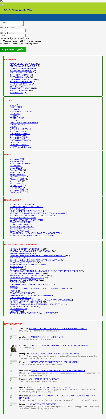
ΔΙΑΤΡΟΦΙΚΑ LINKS (18, 136)
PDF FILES (15, 114)
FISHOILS (14, 109)
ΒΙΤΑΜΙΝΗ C (15, 282)
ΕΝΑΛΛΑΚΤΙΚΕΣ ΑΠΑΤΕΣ (21, 81)
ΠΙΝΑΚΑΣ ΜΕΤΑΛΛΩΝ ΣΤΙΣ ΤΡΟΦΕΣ (26, 302)
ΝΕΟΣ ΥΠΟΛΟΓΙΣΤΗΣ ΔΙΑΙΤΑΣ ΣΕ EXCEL (28, 211)
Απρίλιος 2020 (16, 170)
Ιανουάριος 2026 (17, 159)
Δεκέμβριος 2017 (17, 192)
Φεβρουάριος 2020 (18, 174)
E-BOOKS (14, 105)
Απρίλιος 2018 (16, 185)
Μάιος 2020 (15, 168)
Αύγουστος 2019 (17, 179)
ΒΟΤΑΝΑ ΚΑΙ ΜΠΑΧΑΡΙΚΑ (21, 70)
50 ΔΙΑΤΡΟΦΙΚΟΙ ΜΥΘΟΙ (21, 224)
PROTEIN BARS (17, 118)
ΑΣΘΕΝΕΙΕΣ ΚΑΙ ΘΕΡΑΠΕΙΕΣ (23, 64)
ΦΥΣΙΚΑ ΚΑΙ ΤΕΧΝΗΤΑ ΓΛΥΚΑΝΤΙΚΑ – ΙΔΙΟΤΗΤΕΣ (32, 313)
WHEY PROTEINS (18, 131)
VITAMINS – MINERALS (20, 129)
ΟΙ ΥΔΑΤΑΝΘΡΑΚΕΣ (18, 309)
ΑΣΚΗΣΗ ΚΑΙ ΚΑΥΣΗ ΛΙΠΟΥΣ (22, 66)
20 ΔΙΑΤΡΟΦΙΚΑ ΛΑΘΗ (20, 231)
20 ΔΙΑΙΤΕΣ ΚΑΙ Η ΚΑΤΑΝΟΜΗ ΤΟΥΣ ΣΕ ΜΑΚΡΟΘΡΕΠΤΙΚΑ (36, 233)
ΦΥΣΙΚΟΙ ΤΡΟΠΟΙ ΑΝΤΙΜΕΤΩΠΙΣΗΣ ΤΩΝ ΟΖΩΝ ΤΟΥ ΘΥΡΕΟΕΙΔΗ (39, 300)
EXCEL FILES (16, 107)
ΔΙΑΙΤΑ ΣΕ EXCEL (17, 209)
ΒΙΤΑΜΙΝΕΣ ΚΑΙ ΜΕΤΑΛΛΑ (21, 68)
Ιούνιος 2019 (15, 181)
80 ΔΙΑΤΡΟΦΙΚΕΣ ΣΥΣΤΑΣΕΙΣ (23, 218)
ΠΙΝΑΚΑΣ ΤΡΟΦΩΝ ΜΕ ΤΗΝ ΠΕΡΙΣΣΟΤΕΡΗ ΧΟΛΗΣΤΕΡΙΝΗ (36, 304)
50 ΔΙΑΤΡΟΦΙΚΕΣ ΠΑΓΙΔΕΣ (22, 226)
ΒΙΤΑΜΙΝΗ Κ (15, 269)
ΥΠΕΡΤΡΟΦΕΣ (16, 93)
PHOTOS (14, 116)
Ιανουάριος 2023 (17, 161)
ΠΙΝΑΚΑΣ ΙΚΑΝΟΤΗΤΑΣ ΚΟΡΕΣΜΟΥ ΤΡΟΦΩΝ (30, 295)
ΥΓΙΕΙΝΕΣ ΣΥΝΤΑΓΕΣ (19, 90)
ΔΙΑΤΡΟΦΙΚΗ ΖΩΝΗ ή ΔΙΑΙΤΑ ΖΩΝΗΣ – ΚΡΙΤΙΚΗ (31, 284)
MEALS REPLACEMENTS (21, 111)
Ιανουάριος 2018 (17, 190)
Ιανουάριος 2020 (17, 177)
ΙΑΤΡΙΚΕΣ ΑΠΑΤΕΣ (18, 86)
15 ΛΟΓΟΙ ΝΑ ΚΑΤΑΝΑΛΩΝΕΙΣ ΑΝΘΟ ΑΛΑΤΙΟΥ (30, 251)
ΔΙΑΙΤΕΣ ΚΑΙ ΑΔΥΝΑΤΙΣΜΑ (21, 73)
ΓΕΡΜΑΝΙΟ (15, 311)
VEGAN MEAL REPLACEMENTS (24, 122)
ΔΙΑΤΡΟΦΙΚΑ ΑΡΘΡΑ (19, 138)
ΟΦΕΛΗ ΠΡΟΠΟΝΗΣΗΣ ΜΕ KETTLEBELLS (50, 387)
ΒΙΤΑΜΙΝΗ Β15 (16, 267)
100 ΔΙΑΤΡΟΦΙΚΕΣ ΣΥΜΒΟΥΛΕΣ (24, 204)
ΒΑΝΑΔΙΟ (14, 286)
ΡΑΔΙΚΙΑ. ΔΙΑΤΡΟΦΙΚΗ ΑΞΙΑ (22, 253)
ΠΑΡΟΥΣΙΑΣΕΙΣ (17, 142)
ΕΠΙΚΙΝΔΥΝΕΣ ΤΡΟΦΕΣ (20, 84)
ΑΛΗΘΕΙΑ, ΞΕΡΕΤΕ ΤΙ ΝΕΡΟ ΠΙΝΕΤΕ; (47, 337)
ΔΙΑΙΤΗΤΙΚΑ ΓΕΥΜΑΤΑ (19, 75)
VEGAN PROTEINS (18, 125)
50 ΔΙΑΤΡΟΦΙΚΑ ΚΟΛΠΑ (20, 222)
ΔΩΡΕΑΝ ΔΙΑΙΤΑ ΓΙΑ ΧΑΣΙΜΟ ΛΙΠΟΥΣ (26, 206)
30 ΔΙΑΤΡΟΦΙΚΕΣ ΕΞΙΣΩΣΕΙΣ (23, 229)
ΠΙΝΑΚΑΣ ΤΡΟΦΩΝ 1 (19, 145)
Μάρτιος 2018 (16, 188)
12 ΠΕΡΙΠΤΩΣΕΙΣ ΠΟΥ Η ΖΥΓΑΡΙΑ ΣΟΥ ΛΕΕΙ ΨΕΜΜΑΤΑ (34, 260)
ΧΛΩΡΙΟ (13, 291)
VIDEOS (13, 127)
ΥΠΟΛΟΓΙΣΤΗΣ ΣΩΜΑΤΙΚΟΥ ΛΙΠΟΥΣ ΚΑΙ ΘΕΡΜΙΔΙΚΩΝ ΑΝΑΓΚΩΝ (39, 213)
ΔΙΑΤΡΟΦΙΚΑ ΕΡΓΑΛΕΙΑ (20, 140)
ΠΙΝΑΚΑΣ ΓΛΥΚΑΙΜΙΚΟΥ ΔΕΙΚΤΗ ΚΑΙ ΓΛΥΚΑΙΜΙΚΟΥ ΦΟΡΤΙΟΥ (37, 255)
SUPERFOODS (16, 120)
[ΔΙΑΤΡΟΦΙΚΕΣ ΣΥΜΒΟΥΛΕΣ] (16, 10)
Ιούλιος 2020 (15, 166)
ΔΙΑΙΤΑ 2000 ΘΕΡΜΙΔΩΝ (20, 297)
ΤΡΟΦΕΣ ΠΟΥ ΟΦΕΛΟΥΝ (21, 88)
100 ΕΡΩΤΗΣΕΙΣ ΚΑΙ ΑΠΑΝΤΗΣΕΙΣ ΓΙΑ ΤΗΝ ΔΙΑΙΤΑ (32, 215)
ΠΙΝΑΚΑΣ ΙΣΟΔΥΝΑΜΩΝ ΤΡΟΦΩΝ (25, 249)
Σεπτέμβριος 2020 (18, 163)
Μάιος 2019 (15, 183)
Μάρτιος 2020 (16, 172)
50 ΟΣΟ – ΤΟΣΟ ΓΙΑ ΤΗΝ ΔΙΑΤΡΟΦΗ (26, 220)
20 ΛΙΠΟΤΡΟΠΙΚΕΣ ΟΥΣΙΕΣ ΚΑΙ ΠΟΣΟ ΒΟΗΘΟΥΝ (32, 235)
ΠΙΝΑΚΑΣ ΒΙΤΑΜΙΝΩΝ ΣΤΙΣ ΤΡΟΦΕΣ (26, 278)
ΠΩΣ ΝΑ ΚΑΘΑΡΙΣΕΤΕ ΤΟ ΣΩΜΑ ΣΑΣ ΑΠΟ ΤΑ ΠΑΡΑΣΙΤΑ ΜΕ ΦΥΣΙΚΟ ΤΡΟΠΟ (44, 271)
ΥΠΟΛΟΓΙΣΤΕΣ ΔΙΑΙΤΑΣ (20, 147)
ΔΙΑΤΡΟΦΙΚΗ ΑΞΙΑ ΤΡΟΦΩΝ (22, 79)
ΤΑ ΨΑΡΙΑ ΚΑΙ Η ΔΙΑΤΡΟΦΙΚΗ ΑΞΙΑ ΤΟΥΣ (28, 264)
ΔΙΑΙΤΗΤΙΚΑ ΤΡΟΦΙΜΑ (20, 133)
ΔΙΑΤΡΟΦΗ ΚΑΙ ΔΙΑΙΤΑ (19, 77)
